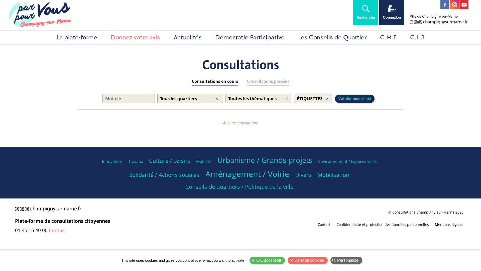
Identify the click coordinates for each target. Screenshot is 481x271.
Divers (303, 175)
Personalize (347, 260)
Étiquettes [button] (309, 98)
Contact (57, 230)
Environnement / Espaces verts (347, 161)
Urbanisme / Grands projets (264, 160)
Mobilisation (333, 175)
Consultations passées (268, 81)
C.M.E (388, 37)
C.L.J (417, 37)
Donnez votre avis (135, 37)
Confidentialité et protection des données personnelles (382, 224)
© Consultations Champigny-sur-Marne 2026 (425, 212)
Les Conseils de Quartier (332, 37)
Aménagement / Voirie (247, 173)
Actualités (188, 37)
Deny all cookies (309, 260)
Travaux (135, 161)
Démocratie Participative (250, 37)
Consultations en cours (215, 81)
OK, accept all (268, 260)
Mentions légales (449, 224)
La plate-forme (77, 37)
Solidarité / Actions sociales (164, 175)
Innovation (112, 161)
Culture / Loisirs (169, 161)
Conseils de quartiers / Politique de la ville (239, 186)
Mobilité (203, 161)
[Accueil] (173, 15)
